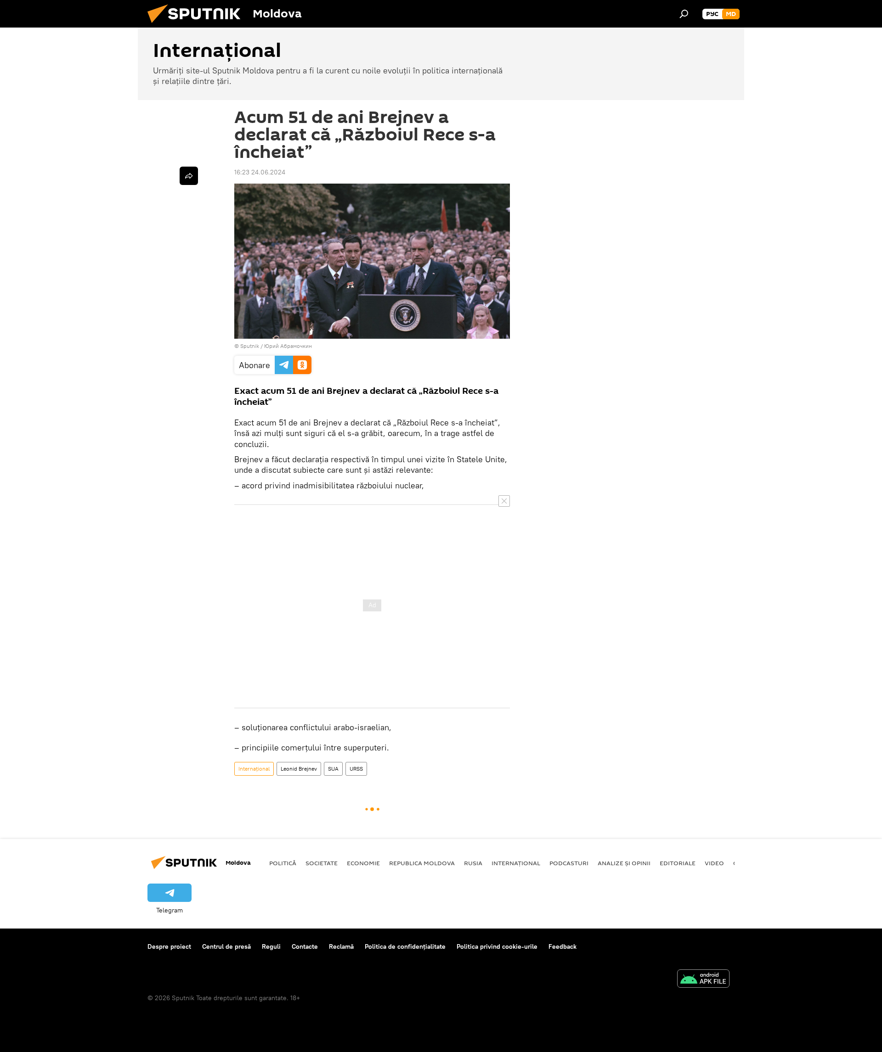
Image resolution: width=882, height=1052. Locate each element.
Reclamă (341, 946)
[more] (189, 176)
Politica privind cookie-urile (497, 946)
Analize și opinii (624, 863)
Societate (321, 863)
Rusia (473, 863)
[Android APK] (703, 979)
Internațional (254, 768)
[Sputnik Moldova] (197, 25)
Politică (282, 863)
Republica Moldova (422, 863)
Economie (363, 863)
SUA (333, 768)
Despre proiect (169, 946)
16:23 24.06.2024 (259, 172)
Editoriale (677, 863)
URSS (356, 768)
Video (714, 863)
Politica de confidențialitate (405, 946)
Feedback (562, 946)
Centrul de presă (226, 946)
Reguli (271, 946)
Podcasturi (568, 863)
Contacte (305, 946)
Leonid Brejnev (299, 768)
